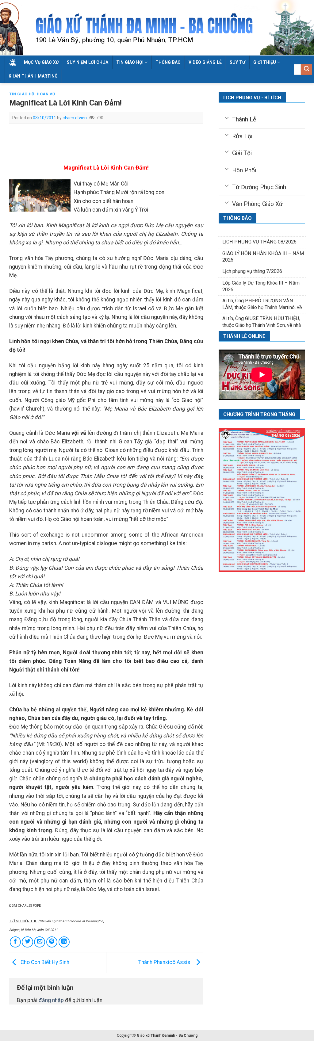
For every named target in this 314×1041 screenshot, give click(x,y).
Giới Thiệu (264, 62)
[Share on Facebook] (15, 941)
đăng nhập (51, 1000)
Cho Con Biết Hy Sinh (44, 962)
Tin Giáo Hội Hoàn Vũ (32, 94)
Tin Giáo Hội (130, 62)
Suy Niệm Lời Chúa (87, 62)
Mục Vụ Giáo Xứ (41, 62)
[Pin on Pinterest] (51, 941)
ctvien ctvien (75, 117)
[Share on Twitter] (27, 941)
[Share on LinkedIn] (64, 941)
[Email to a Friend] (39, 941)
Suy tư (237, 62)
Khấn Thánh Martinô (33, 76)
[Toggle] (226, 117)
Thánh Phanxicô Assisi (165, 962)
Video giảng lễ (205, 62)
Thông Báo (168, 62)
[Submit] (306, 69)
